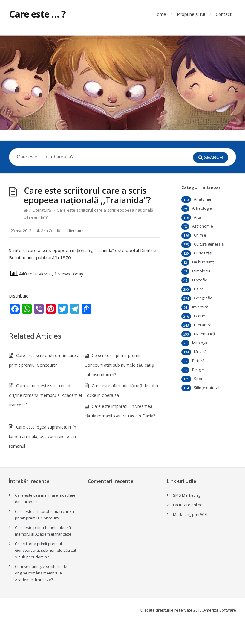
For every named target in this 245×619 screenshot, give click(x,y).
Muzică (200, 351)
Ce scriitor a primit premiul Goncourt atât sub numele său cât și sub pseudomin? (120, 365)
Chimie (200, 235)
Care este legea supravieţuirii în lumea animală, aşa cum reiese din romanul (42, 436)
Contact (224, 14)
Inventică (200, 307)
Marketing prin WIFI (190, 514)
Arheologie (202, 208)
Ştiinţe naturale (208, 387)
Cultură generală (209, 244)
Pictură (198, 360)
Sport (199, 378)
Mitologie (200, 342)
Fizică (198, 289)
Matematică (204, 333)
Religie (198, 369)
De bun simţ (203, 262)
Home (159, 14)
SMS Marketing (186, 495)
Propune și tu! (191, 14)
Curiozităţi (203, 253)
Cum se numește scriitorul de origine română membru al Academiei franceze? (45, 395)
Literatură (41, 210)
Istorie (199, 315)
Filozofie (199, 280)
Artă (197, 217)
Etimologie (201, 271)
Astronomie (202, 226)
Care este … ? (37, 13)
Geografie (203, 298)
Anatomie (202, 199)
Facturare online (188, 504)
